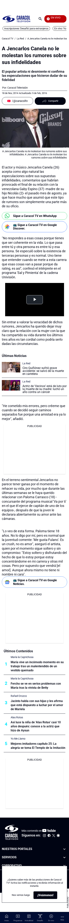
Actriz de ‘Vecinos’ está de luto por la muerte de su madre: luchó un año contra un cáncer (44, 389)
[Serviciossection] (64, 857)
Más (62, 920)
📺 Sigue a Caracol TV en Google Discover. (35, 226)
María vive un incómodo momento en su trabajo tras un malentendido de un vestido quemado (37, 666)
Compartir (53, 100)
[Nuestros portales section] (64, 849)
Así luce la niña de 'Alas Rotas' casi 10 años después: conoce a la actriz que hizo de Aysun (36, 726)
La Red (20, 38)
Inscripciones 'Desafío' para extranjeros (26, 28)
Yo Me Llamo (18, 738)
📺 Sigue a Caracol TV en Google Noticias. (35, 581)
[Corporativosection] (64, 866)
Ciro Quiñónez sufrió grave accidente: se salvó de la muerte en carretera (43, 371)
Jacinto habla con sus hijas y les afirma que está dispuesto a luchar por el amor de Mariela (37, 705)
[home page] (16, 19)
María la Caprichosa (22, 657)
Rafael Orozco (19, 695)
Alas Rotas (17, 717)
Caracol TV (7, 38)
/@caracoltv (20, 101)
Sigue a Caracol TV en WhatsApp (35, 216)
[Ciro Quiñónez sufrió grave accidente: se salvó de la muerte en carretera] (11, 367)
